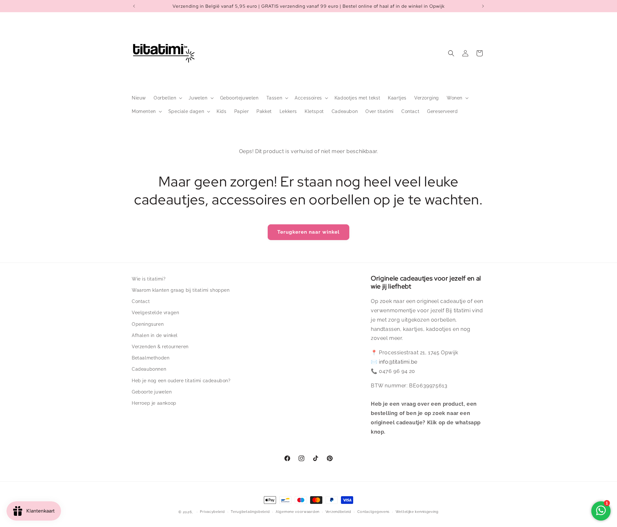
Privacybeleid (212, 512)
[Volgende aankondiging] (483, 6)
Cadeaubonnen (149, 369)
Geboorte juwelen (152, 391)
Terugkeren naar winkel (308, 232)
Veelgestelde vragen (155, 312)
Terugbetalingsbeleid (250, 512)
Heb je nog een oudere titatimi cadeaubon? (181, 380)
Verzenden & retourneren (160, 346)
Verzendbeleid (338, 512)
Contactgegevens (373, 512)
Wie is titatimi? (149, 278)
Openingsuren (148, 324)
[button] (167, 98)
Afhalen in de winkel (155, 335)
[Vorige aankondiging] (134, 6)
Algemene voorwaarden (297, 512)
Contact (141, 301)
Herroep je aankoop (154, 403)
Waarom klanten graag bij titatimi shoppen (181, 290)
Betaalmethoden (150, 357)
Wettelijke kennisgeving (417, 512)
